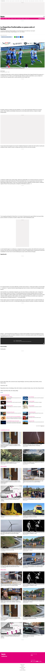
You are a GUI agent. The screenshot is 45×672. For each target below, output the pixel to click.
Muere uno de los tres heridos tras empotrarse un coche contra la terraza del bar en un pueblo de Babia (33, 481)
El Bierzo (23, 18)
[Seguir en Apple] (32, 655)
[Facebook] (17, 37)
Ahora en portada (4, 466)
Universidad (19, 18)
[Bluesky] (19, 37)
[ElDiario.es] (41, 18)
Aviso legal (22, 668)
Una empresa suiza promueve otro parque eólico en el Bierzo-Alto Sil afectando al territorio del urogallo (10, 533)
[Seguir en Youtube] (37, 661)
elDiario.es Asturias (25, 567)
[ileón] (6, 654)
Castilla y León (27, 18)
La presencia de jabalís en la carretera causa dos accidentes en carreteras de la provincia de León (11, 550)
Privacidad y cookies (22, 667)
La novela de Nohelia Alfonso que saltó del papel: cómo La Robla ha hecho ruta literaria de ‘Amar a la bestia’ (33, 499)
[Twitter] (20, 37)
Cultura (9, 18)
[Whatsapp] (15, 37)
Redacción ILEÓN (3, 447)
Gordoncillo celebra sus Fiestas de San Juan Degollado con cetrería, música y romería (33, 550)
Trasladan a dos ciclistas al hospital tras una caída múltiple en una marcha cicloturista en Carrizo (33, 516)
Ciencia (15, 18)
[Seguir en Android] (31, 655)
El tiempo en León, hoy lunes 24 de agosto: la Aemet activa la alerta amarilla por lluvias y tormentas (32, 445)
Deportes (1, 392)
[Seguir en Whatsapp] (39, 661)
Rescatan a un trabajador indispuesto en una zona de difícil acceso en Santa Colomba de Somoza (10, 463)
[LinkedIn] (22, 37)
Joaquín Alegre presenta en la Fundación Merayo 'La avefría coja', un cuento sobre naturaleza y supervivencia (11, 601)
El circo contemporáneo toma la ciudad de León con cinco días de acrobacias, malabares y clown (33, 533)
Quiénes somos (22, 664)
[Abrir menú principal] (44, 16)
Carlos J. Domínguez (3, 567)
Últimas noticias (3, 569)
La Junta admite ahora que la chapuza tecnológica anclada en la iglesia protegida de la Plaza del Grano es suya (11, 566)
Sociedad (12, 18)
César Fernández (25, 500)
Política (6, 18)
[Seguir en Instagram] (35, 661)
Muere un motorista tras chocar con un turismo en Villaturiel (10, 516)
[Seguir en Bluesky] (31, 661)
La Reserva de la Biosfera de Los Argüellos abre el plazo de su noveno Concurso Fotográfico (33, 463)
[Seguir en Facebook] (33, 661)
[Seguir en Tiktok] (38, 661)
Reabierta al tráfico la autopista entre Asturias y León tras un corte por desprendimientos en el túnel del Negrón (33, 566)
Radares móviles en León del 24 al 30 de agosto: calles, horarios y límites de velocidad (33, 635)
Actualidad (2, 18)
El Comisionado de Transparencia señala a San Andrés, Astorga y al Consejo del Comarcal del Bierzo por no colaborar (10, 499)
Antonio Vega (2, 501)
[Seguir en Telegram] (34, 661)
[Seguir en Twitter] (32, 661)
